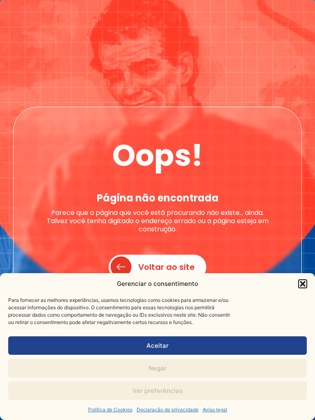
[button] (303, 284)
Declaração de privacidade (168, 409)
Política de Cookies (110, 409)
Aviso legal (215, 409)
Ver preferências (157, 391)
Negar (157, 368)
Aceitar (157, 345)
